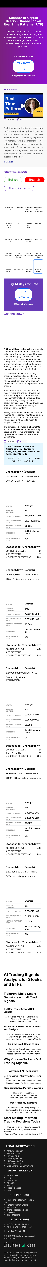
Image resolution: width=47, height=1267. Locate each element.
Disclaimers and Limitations (20, 1166)
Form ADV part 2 (15, 1161)
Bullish (13, 179)
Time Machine (13, 1215)
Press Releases (14, 1188)
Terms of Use (13, 1153)
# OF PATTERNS (13, 554)
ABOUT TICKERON (20, 1170)
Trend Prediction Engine (18, 1210)
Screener (11, 1212)
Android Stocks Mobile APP (20, 1227)
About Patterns (19, 188)
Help (9, 1178)
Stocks (11, 119)
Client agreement (15, 1158)
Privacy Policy (13, 1156)
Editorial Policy (14, 1163)
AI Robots (11, 1207)
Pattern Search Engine (17, 1205)
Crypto (23, 119)
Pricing (10, 1185)
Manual (9, 161)
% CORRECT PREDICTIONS (18, 557)
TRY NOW (23, 63)
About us (11, 1183)
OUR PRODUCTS (20, 1195)
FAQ (9, 1190)
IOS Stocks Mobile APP (18, 1224)
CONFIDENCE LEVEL (16, 551)
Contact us (12, 1180)
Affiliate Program (15, 1151)
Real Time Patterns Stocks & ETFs (19, 1201)
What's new (12, 1175)
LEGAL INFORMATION (20, 1146)
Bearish (34, 179)
